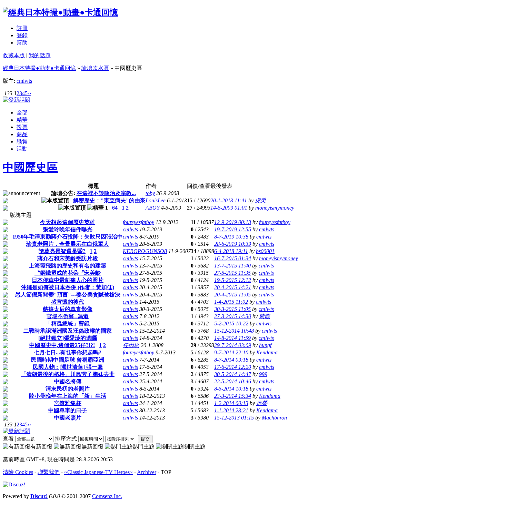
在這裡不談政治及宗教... (106, 193)
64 (115, 208)
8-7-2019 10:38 (231, 237)
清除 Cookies (18, 472)
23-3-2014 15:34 (232, 396)
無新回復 (92, 447)
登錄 (22, 35)
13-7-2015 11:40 (232, 266)
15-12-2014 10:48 (234, 331)
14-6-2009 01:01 (228, 208)
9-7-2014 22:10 (231, 352)
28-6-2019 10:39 (232, 244)
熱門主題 (143, 447)
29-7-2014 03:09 (232, 345)
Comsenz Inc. (107, 496)
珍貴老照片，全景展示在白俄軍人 (67, 244)
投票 (22, 127)
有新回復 (41, 447)
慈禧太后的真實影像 (67, 309)
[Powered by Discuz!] (14, 484)
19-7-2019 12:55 (232, 229)
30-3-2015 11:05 (232, 309)
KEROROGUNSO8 (145, 251)
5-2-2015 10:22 (231, 323)
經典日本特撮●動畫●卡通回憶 (39, 68)
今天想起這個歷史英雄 (67, 222)
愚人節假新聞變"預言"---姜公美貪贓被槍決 (67, 294)
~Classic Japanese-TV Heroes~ (98, 472)
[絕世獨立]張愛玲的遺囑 (67, 338)
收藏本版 (14, 55)
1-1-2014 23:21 (231, 410)
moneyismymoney (274, 208)
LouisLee (156, 200)
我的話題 (40, 55)
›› (29, 93)
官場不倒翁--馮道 (68, 316)
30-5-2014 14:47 (232, 374)
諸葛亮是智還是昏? (62, 251)
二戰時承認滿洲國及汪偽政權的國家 (67, 331)
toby (150, 193)
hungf (265, 345)
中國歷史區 (30, 167)
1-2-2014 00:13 (231, 403)
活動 (22, 149)
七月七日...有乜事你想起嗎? (67, 352)
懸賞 (22, 141)
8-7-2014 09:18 (231, 360)
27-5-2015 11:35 (232, 273)
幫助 (22, 43)
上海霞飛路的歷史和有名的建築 (67, 266)
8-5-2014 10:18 (231, 389)
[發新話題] (16, 100)
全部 (22, 112)
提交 (145, 439)
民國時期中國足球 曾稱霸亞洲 (67, 360)
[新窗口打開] (5, 201)
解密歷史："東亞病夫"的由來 (109, 200)
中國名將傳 (67, 381)
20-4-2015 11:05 (232, 294)
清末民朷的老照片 (68, 389)
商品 (22, 134)
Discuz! (39, 496)
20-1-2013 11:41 (228, 200)
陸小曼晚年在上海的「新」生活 (67, 396)
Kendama (267, 352)
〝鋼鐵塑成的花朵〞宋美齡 (67, 273)
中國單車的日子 (67, 410)
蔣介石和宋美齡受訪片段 (67, 258)
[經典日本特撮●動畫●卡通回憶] (60, 12)
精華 (22, 120)
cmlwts (24, 81)
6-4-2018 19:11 (231, 251)
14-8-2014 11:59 (232, 338)
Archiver (146, 472)
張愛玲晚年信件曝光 (67, 229)
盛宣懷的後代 (67, 302)
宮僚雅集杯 (67, 403)
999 (263, 374)
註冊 (22, 28)
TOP (166, 472)
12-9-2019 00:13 (232, 222)
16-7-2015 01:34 (232, 258)
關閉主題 (194, 447)
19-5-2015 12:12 (232, 280)
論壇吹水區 (95, 68)
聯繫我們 (49, 472)
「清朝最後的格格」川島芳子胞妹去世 (68, 374)
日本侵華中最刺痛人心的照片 (67, 280)
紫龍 (264, 316)
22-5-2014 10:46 (232, 381)
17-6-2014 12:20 (232, 367)
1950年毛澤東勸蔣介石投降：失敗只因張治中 (67, 237)
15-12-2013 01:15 (234, 418)
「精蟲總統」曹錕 (68, 323)
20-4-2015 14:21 (232, 287)
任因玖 (131, 345)
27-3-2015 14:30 (232, 316)
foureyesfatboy (138, 222)
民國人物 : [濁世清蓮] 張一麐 (68, 367)
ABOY (153, 208)
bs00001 (265, 251)
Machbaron (274, 418)
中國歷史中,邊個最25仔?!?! (62, 345)
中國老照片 (67, 418)
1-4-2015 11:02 (231, 302)
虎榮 (260, 200)
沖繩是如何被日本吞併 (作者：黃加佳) (67, 287)
